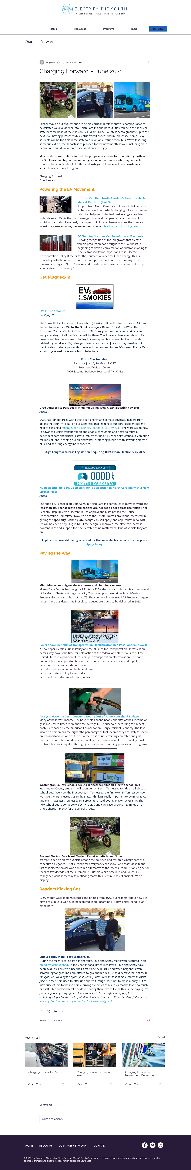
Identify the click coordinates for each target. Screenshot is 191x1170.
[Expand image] (58, 100)
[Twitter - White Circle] (152, 1145)
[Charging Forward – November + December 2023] (143, 1055)
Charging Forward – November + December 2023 (140, 1074)
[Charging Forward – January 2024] (94, 1055)
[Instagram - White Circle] (160, 1145)
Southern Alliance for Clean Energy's (54, 1158)
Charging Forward (39, 41)
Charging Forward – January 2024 (94, 1074)
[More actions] (148, 62)
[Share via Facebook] (41, 1011)
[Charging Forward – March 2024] (46, 1055)
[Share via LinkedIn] (55, 1011)
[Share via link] (62, 1011)
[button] (80, 27)
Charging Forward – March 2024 (45, 1074)
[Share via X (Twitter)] (48, 1011)
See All (161, 1037)
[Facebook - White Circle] (145, 1145)
